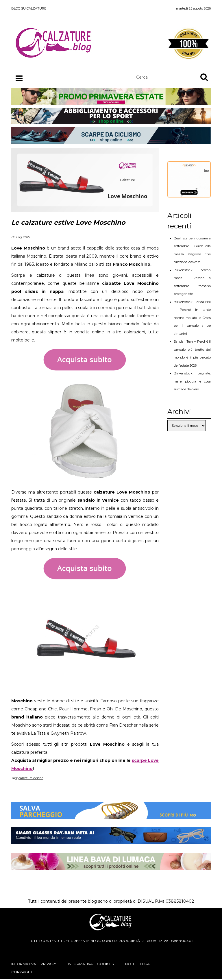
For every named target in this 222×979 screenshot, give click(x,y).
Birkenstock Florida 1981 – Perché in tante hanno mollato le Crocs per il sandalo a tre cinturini (192, 318)
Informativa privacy (33, 964)
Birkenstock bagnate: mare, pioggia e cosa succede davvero (192, 381)
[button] (204, 77)
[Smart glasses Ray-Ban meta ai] (111, 839)
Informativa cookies (91, 964)
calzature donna (30, 778)
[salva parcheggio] (111, 815)
